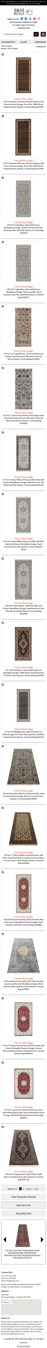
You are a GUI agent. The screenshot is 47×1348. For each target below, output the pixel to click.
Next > (29, 1189)
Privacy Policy (23, 1346)
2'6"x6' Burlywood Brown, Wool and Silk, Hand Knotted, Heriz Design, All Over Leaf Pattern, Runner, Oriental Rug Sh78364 (23, 796)
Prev (4, 1239)
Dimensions (40, 42)
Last (36, 1189)
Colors (23, 42)
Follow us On (13, 19)
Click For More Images (23, 99)
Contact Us (23, 28)
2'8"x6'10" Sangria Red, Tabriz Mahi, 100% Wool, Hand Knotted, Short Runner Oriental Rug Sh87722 (23, 1177)
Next (42, 1239)
